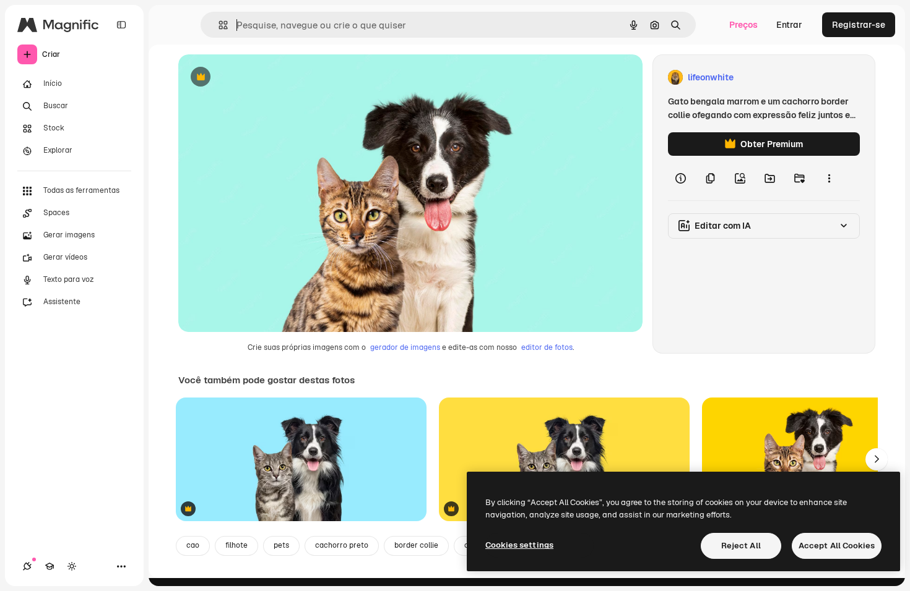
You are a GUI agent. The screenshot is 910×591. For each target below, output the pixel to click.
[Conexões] (27, 566)
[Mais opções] (829, 178)
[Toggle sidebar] (121, 25)
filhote (236, 545)
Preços (743, 24)
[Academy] (49, 566)
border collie (416, 545)
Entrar (789, 24)
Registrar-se (858, 24)
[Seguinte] (876, 459)
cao (192, 545)
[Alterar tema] (72, 566)
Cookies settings (519, 545)
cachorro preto (341, 545)
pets (281, 545)
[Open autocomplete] (218, 25)
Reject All (741, 545)
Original (257, 77)
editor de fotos (547, 347)
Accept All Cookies (837, 545)
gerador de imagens (405, 347)
